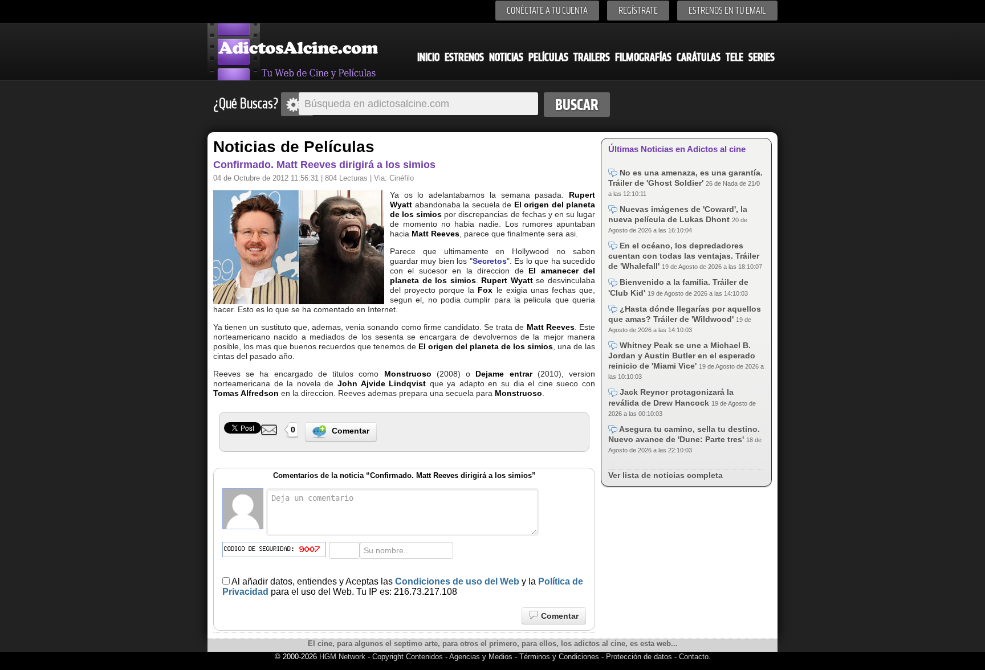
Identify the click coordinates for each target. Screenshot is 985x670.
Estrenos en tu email (727, 11)
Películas (548, 57)
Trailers (591, 57)
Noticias (506, 57)
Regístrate (638, 11)
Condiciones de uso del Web (457, 581)
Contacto (694, 656)
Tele (734, 57)
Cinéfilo (401, 178)
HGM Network (342, 656)
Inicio (428, 57)
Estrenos (464, 57)
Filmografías (643, 57)
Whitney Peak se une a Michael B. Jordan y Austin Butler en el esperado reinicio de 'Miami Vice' (681, 355)
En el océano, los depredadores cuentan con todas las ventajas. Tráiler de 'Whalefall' (683, 256)
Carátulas (699, 57)
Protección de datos (639, 656)
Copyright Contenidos (407, 656)
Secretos (490, 260)
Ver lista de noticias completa (665, 475)
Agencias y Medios (480, 656)
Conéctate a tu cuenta (547, 11)
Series (761, 57)
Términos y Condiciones (560, 656)
